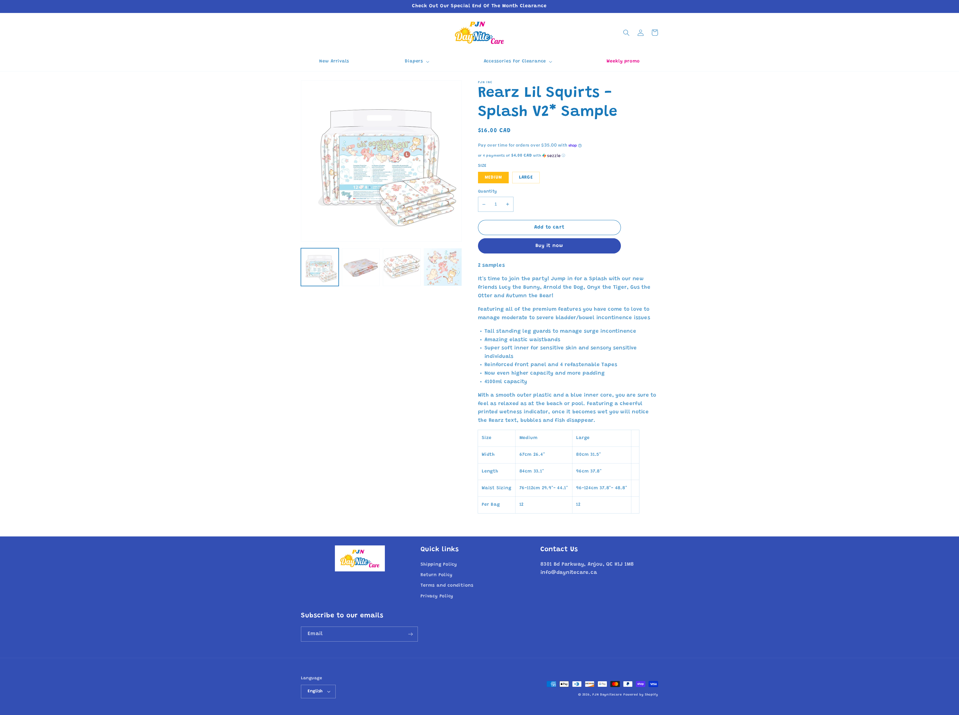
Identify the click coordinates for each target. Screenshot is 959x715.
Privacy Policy (437, 596)
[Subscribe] (410, 634)
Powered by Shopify (640, 694)
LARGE (526, 177)
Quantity (487, 192)
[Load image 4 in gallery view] (443, 267)
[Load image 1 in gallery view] (320, 267)
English (315, 691)
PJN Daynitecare (607, 694)
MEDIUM (493, 177)
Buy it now (549, 245)
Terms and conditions (447, 585)
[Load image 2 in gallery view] (361, 267)
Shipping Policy (439, 564)
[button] (416, 61)
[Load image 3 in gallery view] (402, 267)
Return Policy (436, 575)
